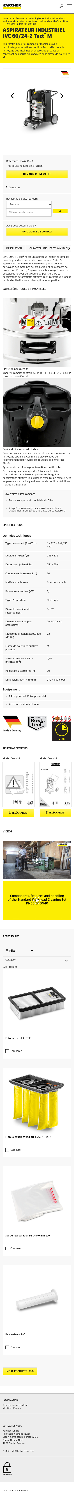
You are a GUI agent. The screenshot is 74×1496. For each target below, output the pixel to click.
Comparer (14, 188)
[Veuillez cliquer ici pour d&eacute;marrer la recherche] (60, 211)
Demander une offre (37, 174)
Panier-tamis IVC (15, 1334)
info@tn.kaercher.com (22, 1451)
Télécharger (19, 813)
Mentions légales (12, 1408)
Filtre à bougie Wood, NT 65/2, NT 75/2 (28, 1137)
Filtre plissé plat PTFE (18, 1038)
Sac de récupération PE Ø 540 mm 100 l (28, 1236)
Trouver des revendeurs (15, 1405)
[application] (37, 860)
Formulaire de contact (37, 232)
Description (14, 248)
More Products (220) (20, 1371)
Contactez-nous (12, 1426)
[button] (12, 95)
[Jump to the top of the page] (65, 1489)
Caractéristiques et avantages (49, 248)
